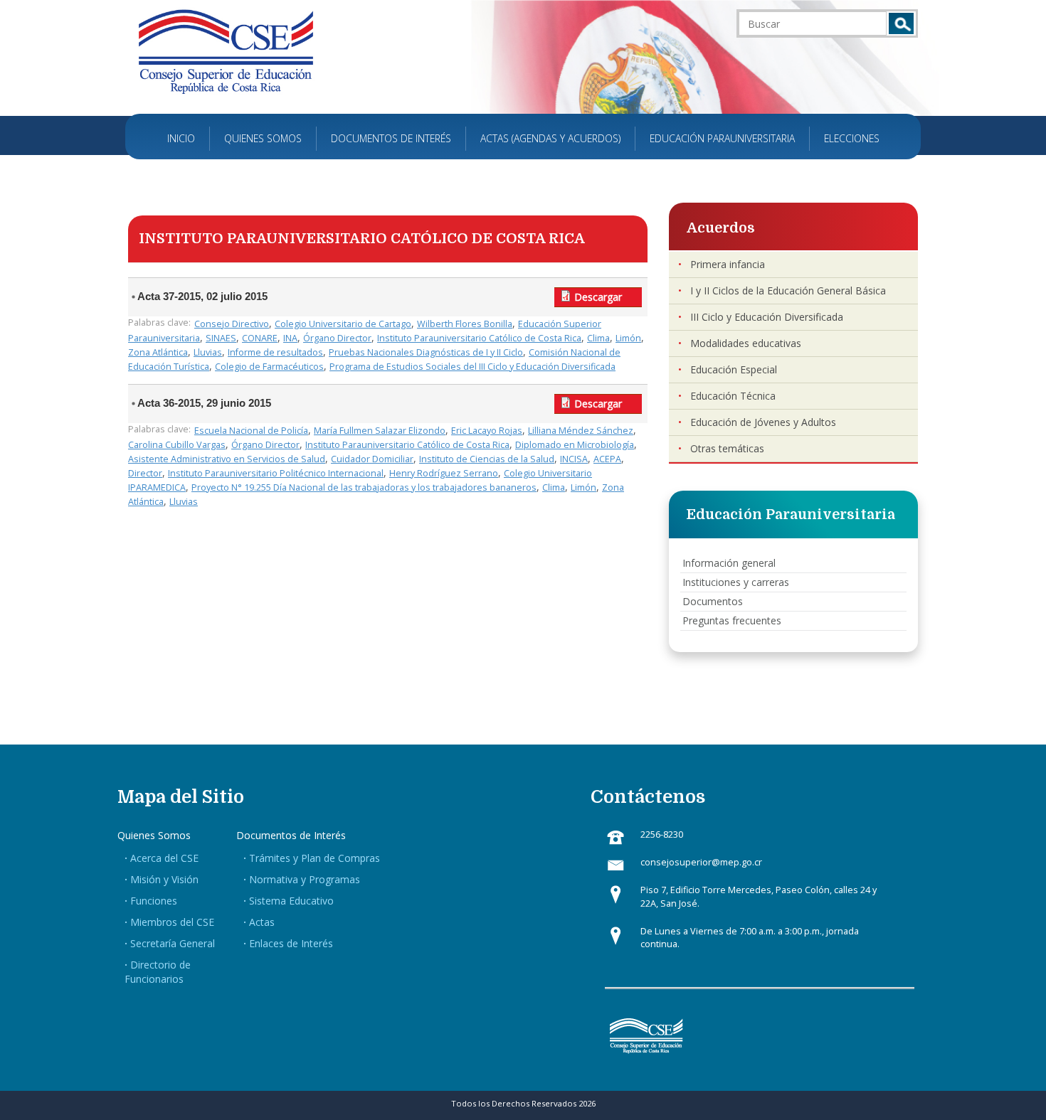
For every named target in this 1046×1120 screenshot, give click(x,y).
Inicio (181, 138)
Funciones (153, 900)
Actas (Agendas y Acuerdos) (550, 138)
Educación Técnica (733, 395)
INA (290, 338)
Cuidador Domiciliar (372, 459)
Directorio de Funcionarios (158, 972)
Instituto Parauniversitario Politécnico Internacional (276, 473)
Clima (598, 338)
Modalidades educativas (745, 343)
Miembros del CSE (172, 922)
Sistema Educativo (291, 900)
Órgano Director (337, 338)
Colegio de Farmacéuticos (269, 367)
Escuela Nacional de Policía (251, 431)
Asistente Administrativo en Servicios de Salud (226, 459)
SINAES (221, 338)
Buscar (901, 23)
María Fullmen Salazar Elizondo (379, 431)
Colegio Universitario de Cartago (343, 324)
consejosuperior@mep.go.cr (701, 862)
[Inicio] (226, 51)
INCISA (574, 459)
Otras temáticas (727, 448)
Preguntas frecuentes (731, 620)
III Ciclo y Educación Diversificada (766, 317)
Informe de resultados (275, 352)
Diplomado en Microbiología (574, 445)
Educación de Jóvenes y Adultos (763, 422)
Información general (729, 563)
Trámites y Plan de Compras (314, 858)
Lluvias (208, 352)
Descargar (598, 297)
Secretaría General (172, 943)
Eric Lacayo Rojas (486, 431)
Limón (628, 338)
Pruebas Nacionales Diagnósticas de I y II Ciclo (426, 352)
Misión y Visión (164, 879)
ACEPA (607, 459)
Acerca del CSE (164, 858)
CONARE (260, 338)
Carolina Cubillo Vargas (177, 445)
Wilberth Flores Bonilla (464, 324)
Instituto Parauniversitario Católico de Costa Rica (479, 338)
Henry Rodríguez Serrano (443, 473)
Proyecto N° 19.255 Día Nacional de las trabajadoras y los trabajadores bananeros (364, 487)
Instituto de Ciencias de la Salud (486, 459)
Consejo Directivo (231, 324)
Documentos (712, 601)
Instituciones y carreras (735, 582)
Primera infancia (727, 264)
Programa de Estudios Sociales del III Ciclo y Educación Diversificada (472, 367)
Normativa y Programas (304, 879)
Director (145, 473)
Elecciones (851, 138)
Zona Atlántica (158, 352)
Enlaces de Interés (291, 943)
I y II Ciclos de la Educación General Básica (788, 290)
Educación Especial (733, 369)
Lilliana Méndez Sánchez (580, 431)
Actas (262, 922)
